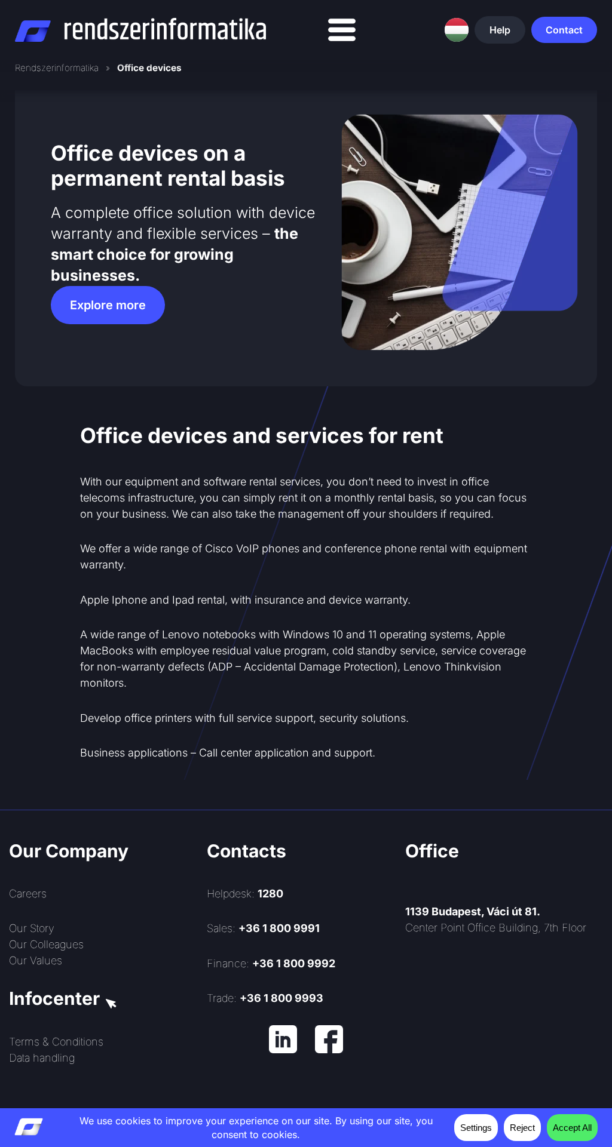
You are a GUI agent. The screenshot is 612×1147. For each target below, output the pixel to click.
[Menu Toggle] (342, 30)
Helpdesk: (245, 893)
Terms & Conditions (56, 1041)
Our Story (31, 928)
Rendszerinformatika (57, 67)
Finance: (271, 963)
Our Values (35, 960)
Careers (28, 893)
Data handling (42, 1057)
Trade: (265, 998)
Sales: (263, 928)
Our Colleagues (46, 944)
